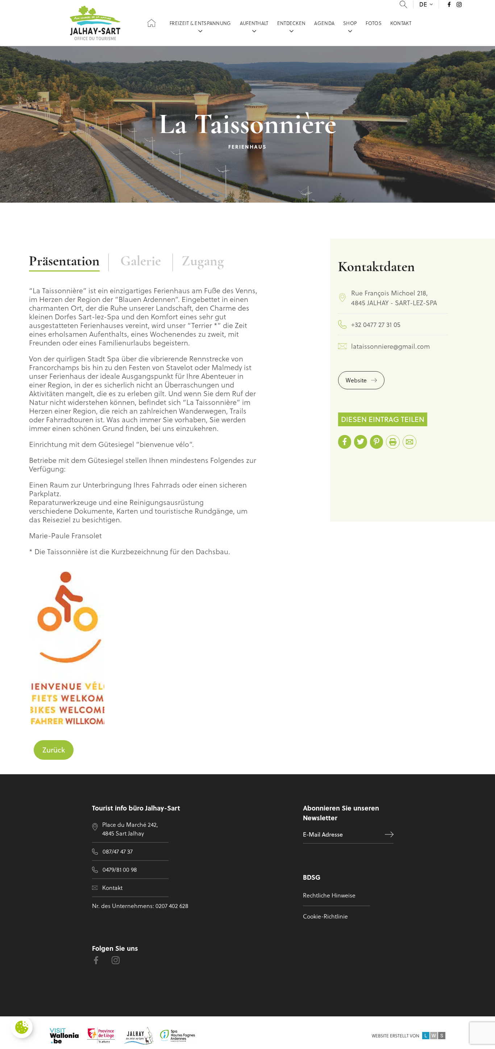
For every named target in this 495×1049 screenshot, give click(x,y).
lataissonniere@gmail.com (390, 346)
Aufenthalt (254, 23)
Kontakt (400, 23)
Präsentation (64, 262)
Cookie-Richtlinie (325, 916)
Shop (350, 23)
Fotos (374, 23)
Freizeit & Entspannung (200, 23)
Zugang (203, 262)
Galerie (140, 262)
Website (356, 380)
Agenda (324, 23)
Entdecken (291, 23)
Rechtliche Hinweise (329, 895)
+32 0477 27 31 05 (375, 324)
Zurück (53, 750)
